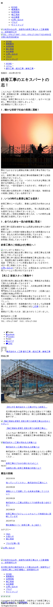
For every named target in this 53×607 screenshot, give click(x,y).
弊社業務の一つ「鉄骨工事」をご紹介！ (23, 525)
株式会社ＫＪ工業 (14, 351)
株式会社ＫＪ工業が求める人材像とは (22, 447)
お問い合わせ (17, 20)
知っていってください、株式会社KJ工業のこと (27, 483)
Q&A (8, 534)
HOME (15, 7)
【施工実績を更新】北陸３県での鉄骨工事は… (26, 428)
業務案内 (15, 9)
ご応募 (35, 306)
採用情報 (15, 12)
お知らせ (10, 536)
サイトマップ (17, 25)
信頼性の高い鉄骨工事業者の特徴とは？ (23, 468)
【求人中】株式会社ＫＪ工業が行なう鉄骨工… (26, 407)
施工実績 (15, 15)
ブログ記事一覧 (13, 543)
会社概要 (15, 17)
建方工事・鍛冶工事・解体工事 (20, 68)
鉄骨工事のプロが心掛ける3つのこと (22, 463)
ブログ (15, 22)
